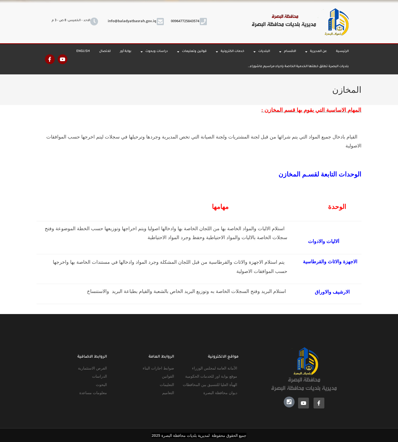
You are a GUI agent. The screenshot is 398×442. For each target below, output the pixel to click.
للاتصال (105, 51)
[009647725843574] (203, 22)
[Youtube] (62, 59)
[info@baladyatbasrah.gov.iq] (160, 22)
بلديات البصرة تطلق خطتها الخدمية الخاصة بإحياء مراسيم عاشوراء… (298, 66)
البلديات (264, 51)
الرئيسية (342, 51)
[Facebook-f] (50, 59)
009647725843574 (185, 20)
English (83, 51)
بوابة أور (125, 51)
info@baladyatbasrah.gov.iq (132, 20)
